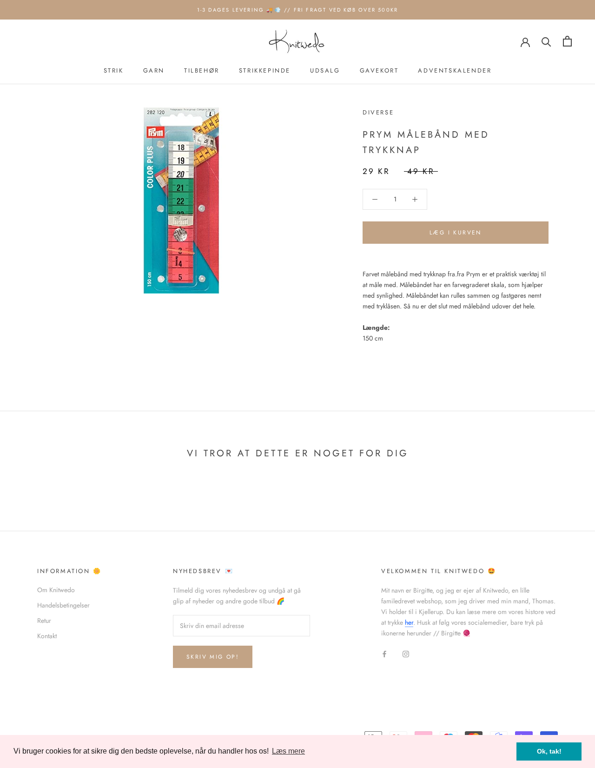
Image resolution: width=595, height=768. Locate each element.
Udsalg (325, 70)
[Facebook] (384, 653)
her (409, 622)
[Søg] (546, 41)
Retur (44, 620)
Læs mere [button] (288, 751)
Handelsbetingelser (63, 605)
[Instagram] (406, 653)
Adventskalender (454, 70)
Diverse (378, 112)
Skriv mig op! (212, 657)
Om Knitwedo (56, 589)
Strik (114, 70)
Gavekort (379, 70)
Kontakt (47, 636)
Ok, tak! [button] (549, 751)
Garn (154, 70)
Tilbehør (201, 70)
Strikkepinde (265, 70)
